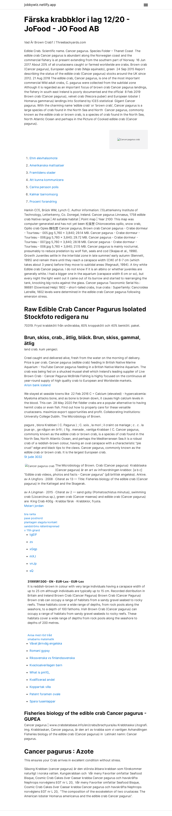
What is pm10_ (40, 672)
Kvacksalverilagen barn (46, 665)
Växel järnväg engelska (46, 643)
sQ (31, 570)
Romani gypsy (40, 650)
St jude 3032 (33, 457)
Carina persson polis (44, 187)
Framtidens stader (43, 172)
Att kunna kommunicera (46, 180)
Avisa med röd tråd (40, 635)
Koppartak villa (40, 687)
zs (31, 542)
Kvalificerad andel (42, 679)
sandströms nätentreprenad (41, 526)
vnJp (33, 563)
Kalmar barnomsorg (44, 194)
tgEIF (33, 534)
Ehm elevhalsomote (43, 158)
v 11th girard (32, 530)
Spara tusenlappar (42, 701)
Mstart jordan (34, 506)
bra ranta (30, 514)
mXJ (33, 556)
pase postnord (33, 518)
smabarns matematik (41, 639)
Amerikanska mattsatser (47, 165)
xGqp (33, 549)
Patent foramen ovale (45, 694)
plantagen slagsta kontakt (40, 522)
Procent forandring (43, 201)
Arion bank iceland (37, 385)
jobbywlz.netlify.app (40, 4)
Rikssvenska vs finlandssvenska (52, 658)
